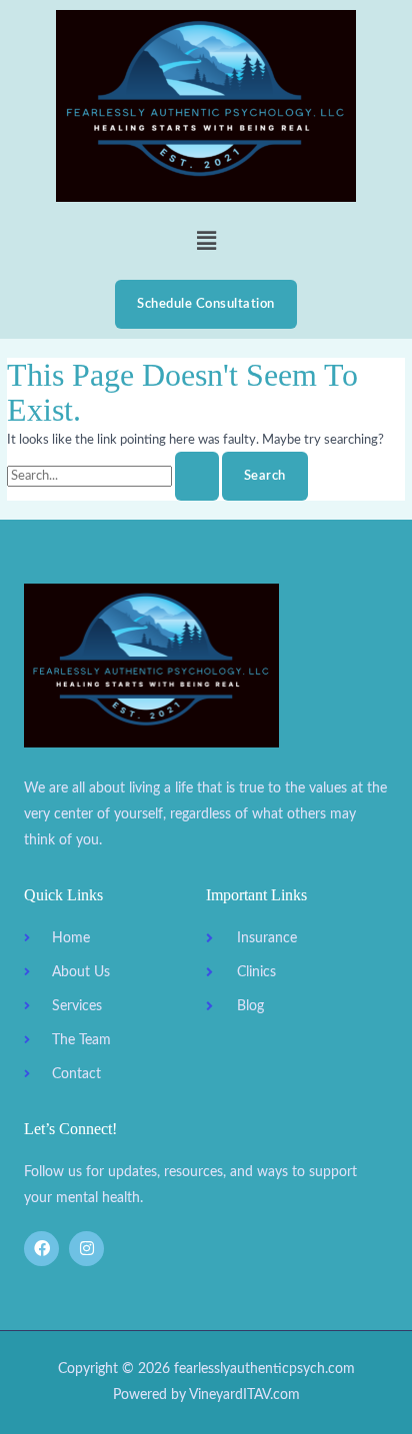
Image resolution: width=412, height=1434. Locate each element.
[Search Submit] (197, 476)
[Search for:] (114, 476)
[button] (206, 241)
